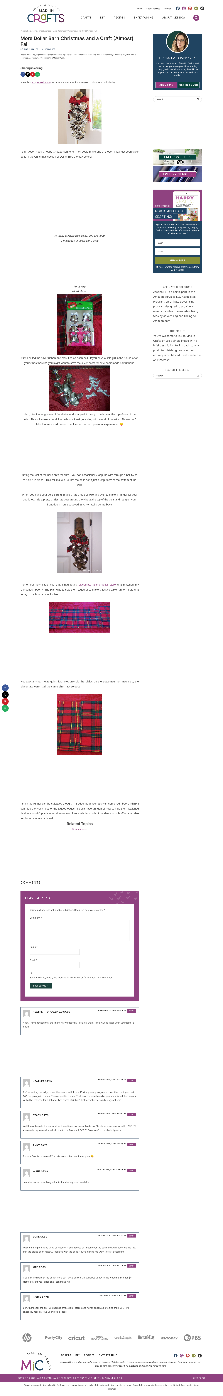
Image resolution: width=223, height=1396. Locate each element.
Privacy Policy (84, 1378)
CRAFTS (66, 1355)
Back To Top (199, 1378)
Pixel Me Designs (113, 1378)
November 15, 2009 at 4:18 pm (112, 1010)
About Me (166, 85)
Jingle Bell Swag (42, 82)
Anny (36, 1145)
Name (34, 946)
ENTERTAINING (108, 1355)
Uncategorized (79, 829)
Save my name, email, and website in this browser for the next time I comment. (72, 977)
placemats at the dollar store (97, 584)
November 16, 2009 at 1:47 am (112, 1114)
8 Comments (48, 49)
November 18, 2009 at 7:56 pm (112, 1265)
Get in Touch (188, 85)
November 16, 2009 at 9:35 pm (112, 1235)
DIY (77, 1355)
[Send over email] (37, 74)
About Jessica (153, 8)
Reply (132, 1011)
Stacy (37, 1115)
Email (33, 960)
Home (139, 8)
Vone (36, 1236)
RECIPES (89, 1355)
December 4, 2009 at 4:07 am (113, 1295)
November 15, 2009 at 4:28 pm (112, 1080)
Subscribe (177, 260)
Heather (38, 1081)
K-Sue (37, 1171)
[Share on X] (27, 74)
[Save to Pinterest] (32, 74)
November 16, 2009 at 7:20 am (112, 1144)
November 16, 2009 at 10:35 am (112, 1170)
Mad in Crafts (45, 14)
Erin (36, 1266)
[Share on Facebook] (22, 74)
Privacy (167, 8)
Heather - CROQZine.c (48, 1011)
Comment (36, 917)
